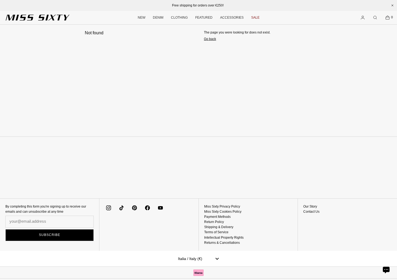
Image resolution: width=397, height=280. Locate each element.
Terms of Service (216, 232)
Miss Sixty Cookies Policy (222, 212)
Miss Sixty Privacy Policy (222, 206)
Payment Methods (217, 217)
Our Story (310, 206)
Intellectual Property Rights (224, 237)
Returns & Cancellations (222, 243)
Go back (210, 39)
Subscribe (49, 235)
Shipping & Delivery (218, 227)
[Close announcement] (392, 5)
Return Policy (214, 222)
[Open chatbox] (386, 269)
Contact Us (311, 212)
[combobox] (198, 258)
